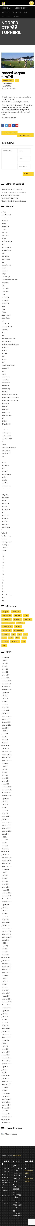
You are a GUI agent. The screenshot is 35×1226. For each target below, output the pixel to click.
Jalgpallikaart (5, 318)
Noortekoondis (6, 450)
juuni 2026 (4, 663)
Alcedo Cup (4, 221)
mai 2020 (4, 878)
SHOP (25, 12)
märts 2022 (5, 813)
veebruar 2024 (5, 745)
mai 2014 (4, 1072)
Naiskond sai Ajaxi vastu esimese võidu (13, 192)
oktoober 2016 (5, 1005)
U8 (17, 80)
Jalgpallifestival (6, 315)
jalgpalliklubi (7, 615)
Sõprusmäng (5, 509)
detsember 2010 (6, 1117)
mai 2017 (4, 984)
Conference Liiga (6, 241)
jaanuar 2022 (5, 819)
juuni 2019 (4, 910)
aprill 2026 (4, 669)
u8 (19, 634)
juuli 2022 (4, 801)
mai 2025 (4, 701)
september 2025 (6, 690)
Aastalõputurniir (6, 218)
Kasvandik (4, 330)
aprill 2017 (4, 987)
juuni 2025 (4, 698)
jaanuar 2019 (5, 925)
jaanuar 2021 (5, 854)
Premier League (6, 474)
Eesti (2, 253)
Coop (3, 244)
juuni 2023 (4, 769)
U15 (2, 568)
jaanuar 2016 (5, 1031)
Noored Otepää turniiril (13, 75)
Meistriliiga (4, 409)
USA (2, 601)
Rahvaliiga (4, 483)
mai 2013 (4, 1090)
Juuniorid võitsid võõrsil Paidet (10, 195)
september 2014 (6, 1064)
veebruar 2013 (5, 1093)
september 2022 (6, 796)
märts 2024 (5, 743)
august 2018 (5, 940)
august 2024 (5, 728)
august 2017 (5, 975)
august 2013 (5, 1087)
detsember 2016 (6, 999)
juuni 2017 (4, 981)
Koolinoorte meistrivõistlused (10, 344)
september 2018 (6, 937)
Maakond (4, 391)
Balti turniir (4, 232)
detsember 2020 (6, 857)
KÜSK (3, 362)
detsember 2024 (6, 716)
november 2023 (6, 754)
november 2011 (6, 1105)
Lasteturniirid (5, 368)
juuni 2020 (4, 875)
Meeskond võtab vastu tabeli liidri (11, 189)
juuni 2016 (4, 1016)
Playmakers (5, 465)
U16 (2, 571)
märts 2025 (5, 707)
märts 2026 (5, 672)
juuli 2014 (4, 1069)
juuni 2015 (4, 1046)
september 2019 (6, 902)
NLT (2, 442)
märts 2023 (5, 778)
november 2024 (6, 719)
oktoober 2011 (5, 1108)
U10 (2, 553)
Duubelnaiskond (6, 250)
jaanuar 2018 (5, 960)
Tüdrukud (4, 548)
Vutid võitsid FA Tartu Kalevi (9, 198)
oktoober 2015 (5, 1037)
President (4, 477)
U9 (2, 589)
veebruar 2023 (5, 781)
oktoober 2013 (5, 1084)
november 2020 (6, 860)
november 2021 (6, 825)
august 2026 (5, 657)
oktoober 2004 (5, 1122)
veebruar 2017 (5, 993)
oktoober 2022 (5, 793)
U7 (2, 583)
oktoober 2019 (5, 899)
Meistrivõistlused (6, 415)
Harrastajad (5, 300)
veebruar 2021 (5, 852)
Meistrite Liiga (5, 412)
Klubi (2, 335)
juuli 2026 (4, 660)
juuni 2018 (4, 946)
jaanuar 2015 (5, 1055)
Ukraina (5, 641)
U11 (2, 556)
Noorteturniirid (8, 80)
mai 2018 (4, 949)
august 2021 (5, 834)
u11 (11, 638)
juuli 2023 (4, 766)
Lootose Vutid (5, 383)
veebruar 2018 (5, 958)
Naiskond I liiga (7, 8)
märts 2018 (5, 955)
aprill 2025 (4, 704)
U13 (2, 562)
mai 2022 (4, 807)
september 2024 (6, 725)
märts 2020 (5, 884)
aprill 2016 (4, 1022)
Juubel (3, 321)
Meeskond (4, 406)
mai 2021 (4, 843)
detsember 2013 (6, 1081)
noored (18, 626)
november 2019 (6, 896)
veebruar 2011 (5, 1114)
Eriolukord (4, 271)
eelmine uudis (10, 133)
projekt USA (6, 630)
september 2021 (6, 831)
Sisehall (3, 500)
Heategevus (5, 303)
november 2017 (6, 966)
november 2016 (6, 1002)
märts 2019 (5, 919)
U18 (2, 577)
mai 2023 (4, 772)
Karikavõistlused (6, 327)
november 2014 (6, 1058)
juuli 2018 (4, 943)
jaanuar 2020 (5, 890)
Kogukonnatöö (6, 341)
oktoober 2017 (5, 969)
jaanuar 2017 (5, 996)
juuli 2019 (4, 907)
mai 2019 (4, 913)
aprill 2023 (4, 775)
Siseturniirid (5, 503)
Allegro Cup (4, 1177)
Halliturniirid (5, 297)
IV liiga (3, 312)
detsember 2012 (6, 1099)
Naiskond (4, 430)
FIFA (2, 285)
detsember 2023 (6, 751)
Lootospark (6, 16)
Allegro (3, 224)
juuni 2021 (4, 840)
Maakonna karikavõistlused (10, 397)
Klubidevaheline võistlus (8, 338)
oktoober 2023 (5, 757)
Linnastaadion (5, 377)
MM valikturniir (5, 424)
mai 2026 (4, 666)
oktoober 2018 (5, 934)
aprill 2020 (4, 881)
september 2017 (6, 972)
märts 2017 (5, 990)
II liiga (3, 306)
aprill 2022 (4, 810)
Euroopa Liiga (5, 277)
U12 (2, 559)
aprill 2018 (4, 952)
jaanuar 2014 (5, 1078)
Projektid (4, 480)
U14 (2, 565)
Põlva (3, 468)
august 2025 (5, 692)
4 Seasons (4, 1204)
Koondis (4, 353)
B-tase (3, 229)
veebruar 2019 (5, 922)
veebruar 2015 (5, 1052)
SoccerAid (4, 506)
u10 (4, 638)
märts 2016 (5, 1025)
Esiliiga (3, 274)
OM (2, 456)
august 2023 (5, 763)
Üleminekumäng (6, 595)
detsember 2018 (6, 928)
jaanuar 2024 (5, 748)
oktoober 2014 (5, 1061)
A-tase (3, 212)
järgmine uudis (24, 135)
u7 (13, 634)
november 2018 (6, 931)
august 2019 (5, 905)
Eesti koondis (5, 259)
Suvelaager (4, 524)
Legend (3, 374)
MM (2, 418)
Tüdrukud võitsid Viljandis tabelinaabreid (13, 201)
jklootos (17, 615)
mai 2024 (4, 737)
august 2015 (5, 1040)
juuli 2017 (4, 978)
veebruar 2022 (5, 816)
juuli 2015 (4, 1043)
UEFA (3, 592)
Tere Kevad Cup (6, 536)
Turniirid (3, 550)
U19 (2, 580)
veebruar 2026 (5, 675)
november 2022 (6, 790)
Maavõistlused (5, 1197)
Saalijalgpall (5, 495)
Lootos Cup (5, 1168)
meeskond (27, 619)
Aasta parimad (6, 215)
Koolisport (4, 347)
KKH (2, 333)
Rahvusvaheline (6, 489)
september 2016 (6, 1008)
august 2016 (5, 1011)
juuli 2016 (4, 1014)
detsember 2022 (6, 787)
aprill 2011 (4, 1111)
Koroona (4, 359)
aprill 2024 (4, 740)
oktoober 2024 (5, 722)
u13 (17, 638)
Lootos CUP (6, 12)
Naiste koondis (6, 436)
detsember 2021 (6, 822)
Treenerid (6, 634)
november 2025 (6, 684)
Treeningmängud (6, 542)
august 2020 (5, 869)
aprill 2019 (4, 916)
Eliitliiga (3, 268)
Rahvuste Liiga (5, 486)
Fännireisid (4, 282)
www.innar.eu (17, 1155)
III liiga (3, 309)
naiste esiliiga (7, 626)
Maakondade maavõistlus (9, 394)
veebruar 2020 (5, 887)
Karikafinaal (5, 324)
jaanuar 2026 (5, 678)
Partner (3, 462)
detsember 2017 (6, 963)
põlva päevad (18, 630)
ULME (3, 598)
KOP (2, 356)
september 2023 (6, 760)
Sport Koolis (5, 515)
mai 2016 (4, 1019)
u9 (25, 634)
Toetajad (16, 16)
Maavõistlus (5, 403)
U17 (2, 574)
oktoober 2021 (5, 828)
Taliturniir (4, 533)
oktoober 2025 (5, 687)
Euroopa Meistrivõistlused (9, 280)
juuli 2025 (4, 695)
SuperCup (4, 521)
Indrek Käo (8, 83)
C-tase (3, 238)
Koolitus (4, 350)
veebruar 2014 (5, 1075)
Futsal (3, 294)
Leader (3, 371)
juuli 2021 (4, 837)
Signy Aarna (5, 497)
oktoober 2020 (5, 863)
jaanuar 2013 (5, 1096)
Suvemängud (5, 527)
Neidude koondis (6, 439)
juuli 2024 (4, 731)
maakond (17, 619)
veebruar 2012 (5, 1102)
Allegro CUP (5, 226)
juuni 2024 (4, 734)
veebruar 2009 (5, 1120)
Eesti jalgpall (5, 256)
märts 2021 (5, 849)
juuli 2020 (4, 872)
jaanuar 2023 (5, 784)
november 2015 (6, 1034)
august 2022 (5, 798)
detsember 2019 (6, 893)
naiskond (21, 623)
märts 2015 (5, 1049)
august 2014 (5, 1067)
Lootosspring (5, 388)
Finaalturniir (5, 288)
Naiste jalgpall (5, 433)
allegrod (5, 612)
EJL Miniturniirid (6, 265)
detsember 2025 (6, 681)
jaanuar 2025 (5, 713)
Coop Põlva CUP (6, 247)
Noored (3, 444)
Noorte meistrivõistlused (8, 447)
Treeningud (16, 12)
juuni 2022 (4, 804)
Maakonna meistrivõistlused (10, 400)
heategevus (15, 612)
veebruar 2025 (5, 710)
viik (24, 641)
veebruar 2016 (5, 1028)
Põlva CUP (4, 471)
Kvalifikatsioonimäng (7, 365)
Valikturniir (15, 641)
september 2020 (6, 866)
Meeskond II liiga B (21, 8)
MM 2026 (4, 421)
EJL (2, 262)
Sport (3, 512)
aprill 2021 (4, 846)
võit (4, 645)
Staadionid (4, 518)
